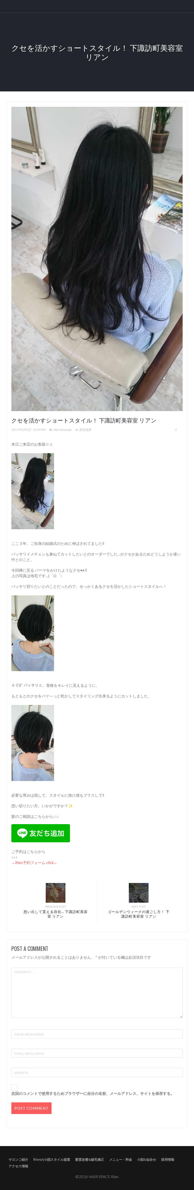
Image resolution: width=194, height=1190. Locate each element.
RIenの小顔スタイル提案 (51, 1159)
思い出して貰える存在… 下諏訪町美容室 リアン (55, 914)
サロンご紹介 (18, 1159)
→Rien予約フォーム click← (34, 862)
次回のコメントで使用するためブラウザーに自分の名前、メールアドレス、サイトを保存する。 (92, 1093)
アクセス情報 (18, 1166)
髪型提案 (85, 430)
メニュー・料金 (120, 1159)
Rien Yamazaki (63, 430)
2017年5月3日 (21, 430)
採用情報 (167, 1159)
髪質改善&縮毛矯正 (89, 1159)
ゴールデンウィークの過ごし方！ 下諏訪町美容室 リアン (138, 914)
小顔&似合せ (146, 1159)
